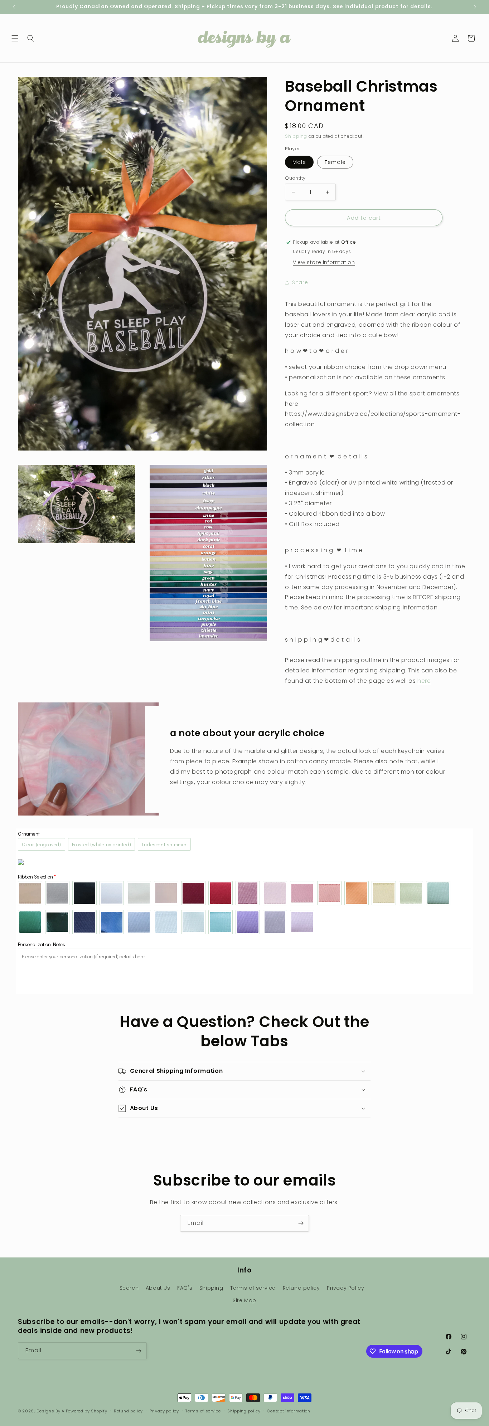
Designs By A (50, 1411)
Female (335, 162)
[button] (15, 38)
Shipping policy (244, 1411)
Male (299, 162)
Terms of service (253, 1287)
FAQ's (184, 1287)
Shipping (296, 136)
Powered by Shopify (86, 1411)
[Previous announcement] (14, 7)
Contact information (288, 1411)
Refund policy (301, 1287)
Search (129, 1287)
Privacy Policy (345, 1287)
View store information (324, 262)
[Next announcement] (475, 7)
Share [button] (300, 282)
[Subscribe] (301, 1223)
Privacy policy (164, 1411)
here (424, 681)
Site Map (244, 1300)
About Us (158, 1287)
